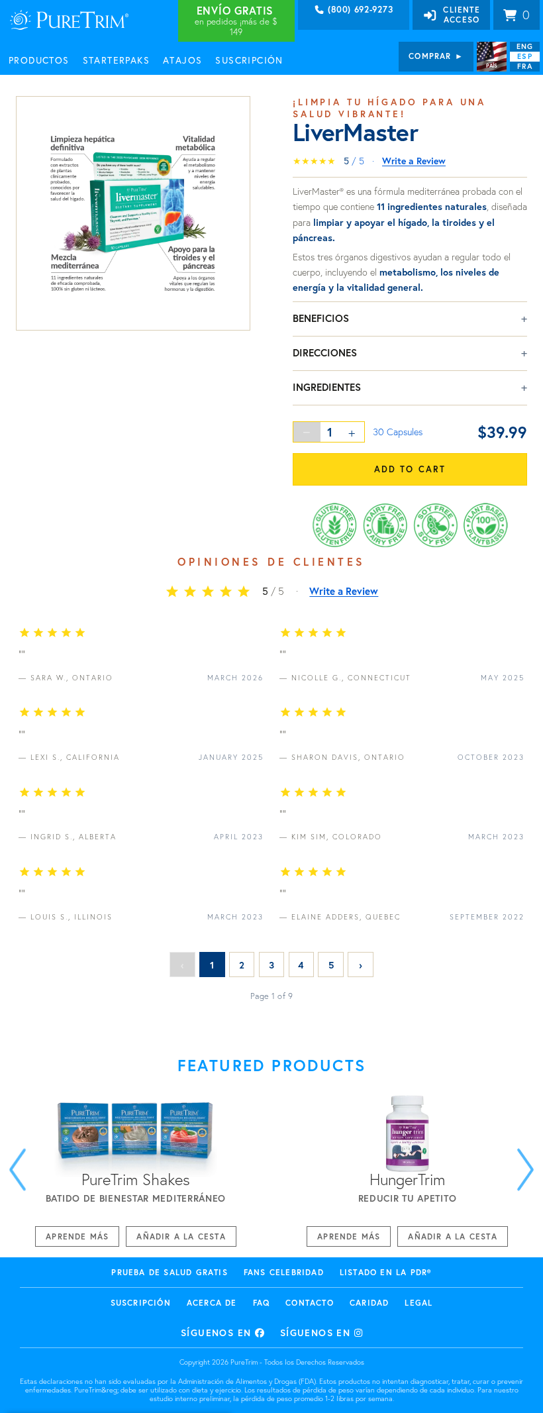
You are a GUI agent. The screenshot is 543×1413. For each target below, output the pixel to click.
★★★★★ (314, 161)
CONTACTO (309, 1303)
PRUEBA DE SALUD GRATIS (169, 1272)
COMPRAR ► (436, 56)
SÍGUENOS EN (218, 1332)
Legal (418, 1303)
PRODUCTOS (39, 60)
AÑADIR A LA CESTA (180, 1236)
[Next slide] (525, 1169)
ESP (524, 56)
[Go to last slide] (17, 1169)
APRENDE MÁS (77, 1236)
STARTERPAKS (116, 60)
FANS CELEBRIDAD (284, 1272)
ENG (525, 46)
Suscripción (141, 1303)
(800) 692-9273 (359, 10)
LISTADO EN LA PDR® (386, 1272)
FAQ (261, 1303)
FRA (524, 66)
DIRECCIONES (325, 352)
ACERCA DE (212, 1303)
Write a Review (414, 160)
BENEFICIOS (321, 318)
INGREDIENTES (327, 386)
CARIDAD (369, 1303)
